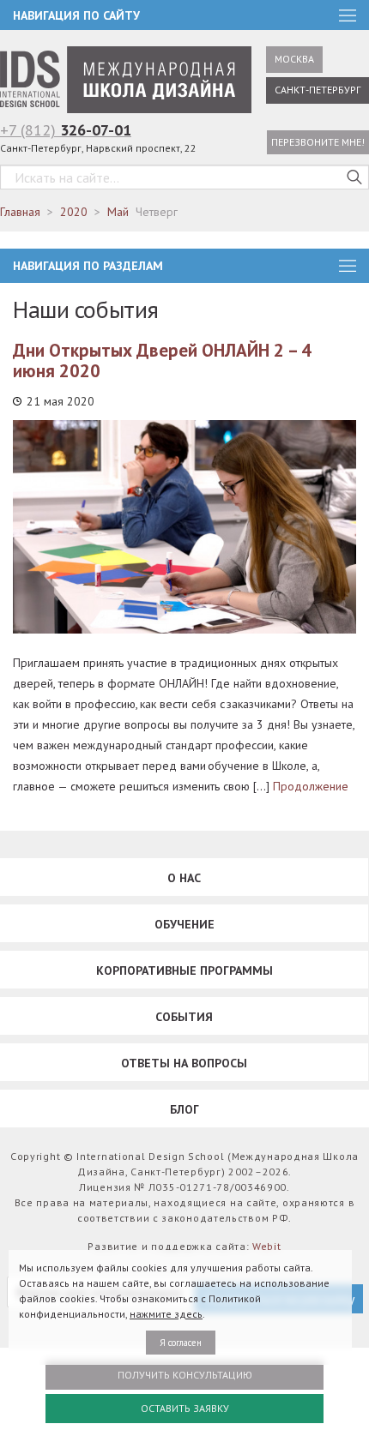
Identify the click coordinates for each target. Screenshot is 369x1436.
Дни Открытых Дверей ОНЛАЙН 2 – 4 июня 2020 (162, 360)
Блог (184, 1109)
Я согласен (181, 1343)
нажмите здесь (166, 1313)
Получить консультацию (185, 1374)
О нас (184, 878)
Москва (294, 58)
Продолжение (310, 786)
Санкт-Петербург (317, 89)
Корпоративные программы (184, 970)
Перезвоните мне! (318, 141)
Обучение (184, 924)
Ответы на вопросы (184, 1063)
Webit (266, 1246)
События (184, 1016)
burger (347, 265)
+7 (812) (65, 130)
